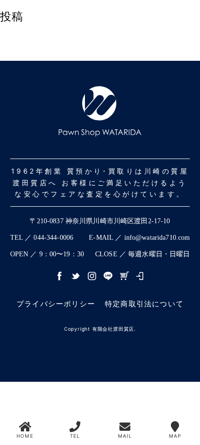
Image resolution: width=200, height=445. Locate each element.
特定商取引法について (144, 303)
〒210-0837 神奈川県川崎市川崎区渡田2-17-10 (100, 221)
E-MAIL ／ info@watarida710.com (139, 237)
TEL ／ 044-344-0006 (42, 237)
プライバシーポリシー (56, 303)
